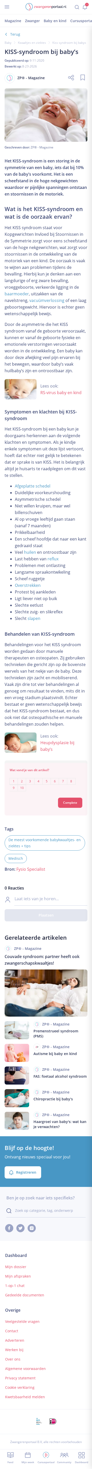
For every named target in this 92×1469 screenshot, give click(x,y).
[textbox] (46, 781)
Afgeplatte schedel (32, 486)
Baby (8, 42)
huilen (30, 552)
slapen (34, 618)
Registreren (26, 1172)
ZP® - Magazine (42, 147)
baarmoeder (17, 294)
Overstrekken (28, 585)
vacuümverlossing (46, 300)
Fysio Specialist (30, 869)
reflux (53, 559)
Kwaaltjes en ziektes (32, 42)
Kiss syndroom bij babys (69, 42)
